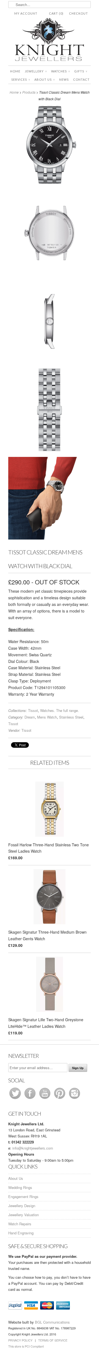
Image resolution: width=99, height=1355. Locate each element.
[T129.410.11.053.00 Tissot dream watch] (49, 146)
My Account (25, 13)
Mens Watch (47, 717)
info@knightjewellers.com (32, 1148)
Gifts (80, 71)
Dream (29, 717)
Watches (60, 71)
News (64, 79)
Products (28, 92)
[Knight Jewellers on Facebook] (30, 1098)
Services (20, 79)
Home (15, 71)
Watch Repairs (19, 1223)
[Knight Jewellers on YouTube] (45, 1098)
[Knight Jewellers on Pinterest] (60, 1098)
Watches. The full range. (59, 710)
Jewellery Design (21, 1205)
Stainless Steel (71, 717)
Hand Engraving (21, 1232)
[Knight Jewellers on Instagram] (74, 1098)
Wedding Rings (20, 1187)
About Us (44, 79)
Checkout (78, 13)
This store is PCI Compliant (26, 1346)
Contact (81, 79)
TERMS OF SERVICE (52, 1340)
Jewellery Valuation (23, 1214)
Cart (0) (56, 13)
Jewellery (36, 71)
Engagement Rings (23, 1196)
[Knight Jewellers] (49, 40)
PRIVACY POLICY (20, 1340)
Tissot (33, 710)
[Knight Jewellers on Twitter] (15, 1098)
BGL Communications (52, 1322)
